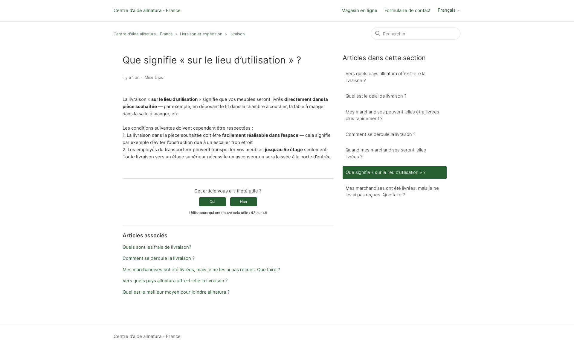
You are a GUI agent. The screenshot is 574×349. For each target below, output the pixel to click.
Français (447, 10)
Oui (212, 201)
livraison (237, 33)
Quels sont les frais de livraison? (157, 247)
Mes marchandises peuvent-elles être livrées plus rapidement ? (392, 115)
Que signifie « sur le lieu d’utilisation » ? (385, 172)
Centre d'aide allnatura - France (147, 10)
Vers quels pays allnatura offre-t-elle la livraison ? (175, 280)
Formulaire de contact (407, 10)
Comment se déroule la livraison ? (159, 258)
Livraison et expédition (201, 33)
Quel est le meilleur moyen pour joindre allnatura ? (176, 292)
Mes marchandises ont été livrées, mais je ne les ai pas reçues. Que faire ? (201, 269)
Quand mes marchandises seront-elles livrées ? (386, 153)
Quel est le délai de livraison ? (376, 96)
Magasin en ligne (359, 10)
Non (243, 201)
